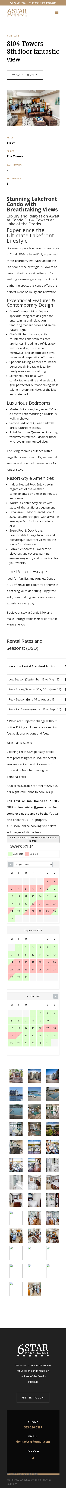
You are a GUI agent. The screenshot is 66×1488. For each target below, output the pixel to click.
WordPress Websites (18, 1479)
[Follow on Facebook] (33, 1458)
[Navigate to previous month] (10, 864)
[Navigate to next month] (55, 996)
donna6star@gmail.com (33, 1442)
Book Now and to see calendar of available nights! (33, 839)
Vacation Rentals (25, 75)
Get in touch (33, 1397)
